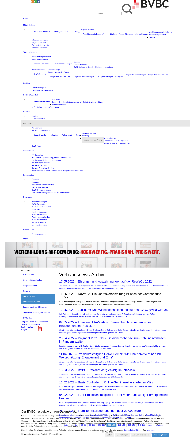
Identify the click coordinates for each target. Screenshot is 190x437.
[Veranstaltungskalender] (26, 2)
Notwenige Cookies (31, 434)
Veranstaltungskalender (31, 324)
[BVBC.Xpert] (35, 2)
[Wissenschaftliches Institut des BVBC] (32, 2)
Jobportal (25, 322)
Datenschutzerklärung (133, 430)
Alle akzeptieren (160, 435)
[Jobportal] (29, 2)
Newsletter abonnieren (38, 322)
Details (109, 435)
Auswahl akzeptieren (140, 435)
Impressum (151, 430)
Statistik (44, 434)
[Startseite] (150, 9)
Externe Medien (56, 434)
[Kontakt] (22, 2)
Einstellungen (122, 435)
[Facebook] (38, 2)
